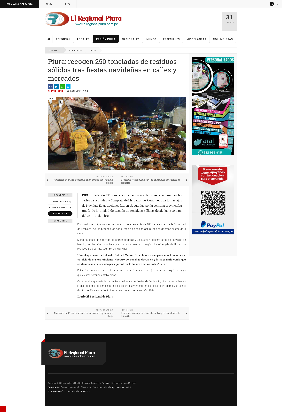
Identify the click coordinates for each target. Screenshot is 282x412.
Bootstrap (52, 387)
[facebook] (50, 86)
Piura (93, 50)
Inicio (49, 39)
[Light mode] (272, 4)
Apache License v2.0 (121, 387)
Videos (49, 4)
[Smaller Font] (50, 202)
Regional (106, 383)
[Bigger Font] (70, 202)
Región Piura (106, 39)
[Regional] (83, 19)
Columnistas (223, 39)
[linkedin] (56, 86)
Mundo (151, 39)
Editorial (63, 39)
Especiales (171, 39)
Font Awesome (55, 391)
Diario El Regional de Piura (19, 4)
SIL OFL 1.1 (85, 391)
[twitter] (68, 86)
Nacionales (131, 39)
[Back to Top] (3, 409)
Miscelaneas (196, 39)
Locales (83, 39)
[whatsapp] (62, 86)
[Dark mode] (277, 4)
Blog (67, 4)
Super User (55, 91)
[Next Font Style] (70, 207)
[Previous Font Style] (50, 207)
